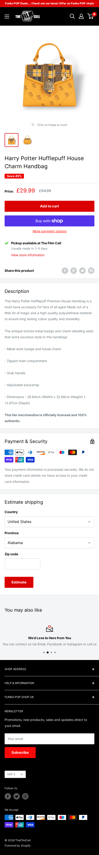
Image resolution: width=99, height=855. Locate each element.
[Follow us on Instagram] (25, 796)
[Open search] (72, 16)
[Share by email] (91, 270)
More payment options (50, 231)
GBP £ (11, 774)
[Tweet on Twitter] (82, 270)
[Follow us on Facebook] (8, 796)
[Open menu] (7, 16)
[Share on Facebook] (65, 270)
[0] (90, 16)
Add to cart (49, 206)
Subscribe (20, 752)
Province (12, 533)
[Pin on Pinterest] (73, 270)
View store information (27, 255)
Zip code (11, 554)
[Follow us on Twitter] (16, 796)
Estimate (19, 582)
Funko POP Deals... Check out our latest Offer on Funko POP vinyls (49, 3)
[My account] (81, 16)
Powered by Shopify (18, 845)
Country (11, 512)
